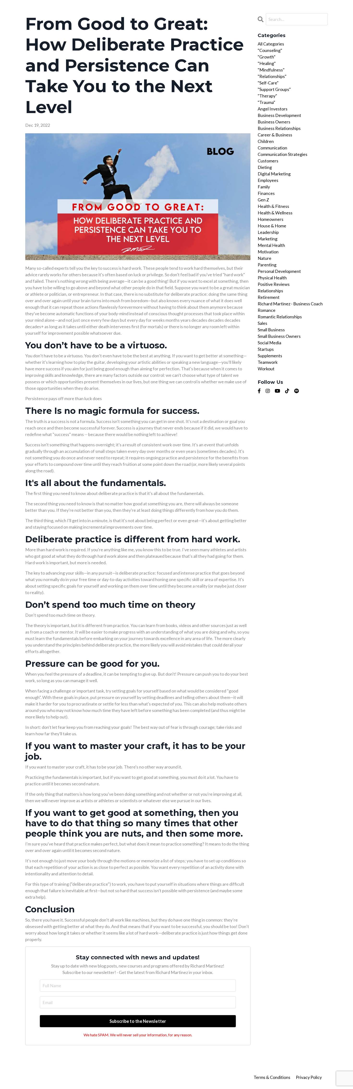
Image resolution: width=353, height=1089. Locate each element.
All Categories (271, 43)
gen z (263, 199)
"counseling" (270, 50)
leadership (268, 232)
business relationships (279, 128)
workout (266, 368)
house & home (272, 225)
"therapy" (267, 95)
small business (271, 329)
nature (264, 258)
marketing (267, 238)
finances (266, 193)
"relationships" (272, 76)
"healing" (267, 63)
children (266, 141)
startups (266, 349)
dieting (265, 167)
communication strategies (282, 154)
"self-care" (268, 82)
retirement (269, 297)
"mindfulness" (271, 69)
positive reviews (274, 284)
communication (272, 147)
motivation (268, 251)
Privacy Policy (309, 1077)
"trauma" (266, 102)
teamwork (268, 362)
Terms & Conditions (272, 1077)
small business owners (279, 336)
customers (268, 160)
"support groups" (274, 89)
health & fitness (273, 206)
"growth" (266, 56)
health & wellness (275, 212)
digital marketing (274, 173)
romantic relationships (280, 316)
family (264, 186)
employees (268, 180)
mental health (271, 245)
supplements (270, 355)
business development (279, 115)
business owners (274, 121)
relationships (270, 290)
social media (269, 342)
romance (266, 310)
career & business (275, 134)
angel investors (272, 108)
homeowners (270, 219)
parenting (267, 264)
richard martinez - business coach (290, 303)
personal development (279, 271)
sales (262, 323)
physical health (272, 277)
